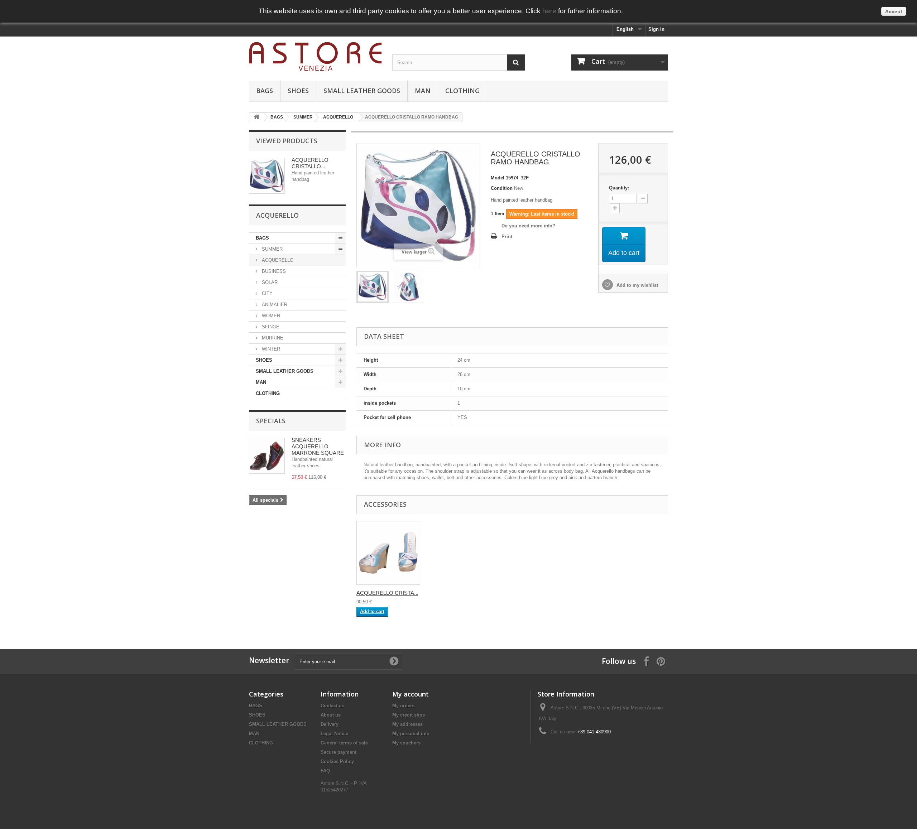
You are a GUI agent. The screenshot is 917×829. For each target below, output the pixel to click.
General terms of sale (344, 743)
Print (506, 236)
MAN (423, 90)
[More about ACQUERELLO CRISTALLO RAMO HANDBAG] (267, 176)
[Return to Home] (256, 117)
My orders (403, 705)
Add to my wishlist (636, 285)
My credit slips (408, 715)
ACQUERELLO (338, 117)
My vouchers (406, 743)
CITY (266, 293)
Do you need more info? (528, 225)
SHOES (298, 90)
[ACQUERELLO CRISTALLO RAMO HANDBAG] (372, 287)
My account (410, 694)
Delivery (330, 724)
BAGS (264, 90)
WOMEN (270, 315)
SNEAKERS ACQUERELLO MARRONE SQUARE (318, 446)
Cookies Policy (337, 761)
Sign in (656, 29)
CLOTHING (462, 90)
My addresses (407, 724)
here (549, 11)
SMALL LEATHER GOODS (361, 90)
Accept (893, 11)
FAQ (325, 770)
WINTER (270, 349)
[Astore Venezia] (315, 57)
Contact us (332, 705)
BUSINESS (273, 271)
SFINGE (269, 326)
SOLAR (269, 282)
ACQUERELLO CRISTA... (387, 593)
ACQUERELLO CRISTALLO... (310, 163)
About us (331, 715)
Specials (270, 420)
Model (497, 177)
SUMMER (303, 117)
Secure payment (338, 752)
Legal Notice (334, 733)
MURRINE (271, 338)
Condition (502, 188)
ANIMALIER (273, 304)
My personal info (410, 733)
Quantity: (619, 188)
